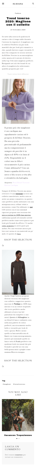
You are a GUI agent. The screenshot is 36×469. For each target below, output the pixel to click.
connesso (19, 455)
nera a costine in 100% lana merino (16, 215)
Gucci (7, 336)
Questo (13, 317)
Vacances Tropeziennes (18, 435)
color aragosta (8, 226)
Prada (18, 341)
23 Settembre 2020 (18, 29)
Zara (19, 234)
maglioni (7, 384)
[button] (16, 438)
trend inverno (19, 384)
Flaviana (18, 3)
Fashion (18, 13)
